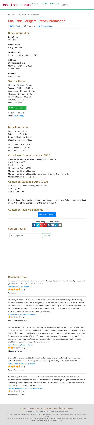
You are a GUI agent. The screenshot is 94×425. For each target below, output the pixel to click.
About (43, 408)
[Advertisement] (47, 258)
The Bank (16, 26)
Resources (54, 3)
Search (47, 235)
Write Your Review (47, 214)
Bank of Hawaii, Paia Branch (18, 287)
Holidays (23, 408)
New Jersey (19, 116)
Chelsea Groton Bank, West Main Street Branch (25, 388)
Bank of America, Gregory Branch (20, 345)
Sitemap (71, 408)
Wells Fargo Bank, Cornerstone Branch (22, 314)
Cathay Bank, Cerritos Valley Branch (21, 364)
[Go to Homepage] (9, 14)
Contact (63, 408)
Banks (44, 3)
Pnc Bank (22, 14)
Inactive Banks (33, 408)
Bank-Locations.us (14, 5)
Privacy (50, 408)
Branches (30, 26)
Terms (56, 408)
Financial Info (46, 26)
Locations (35, 3)
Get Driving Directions (17, 108)
